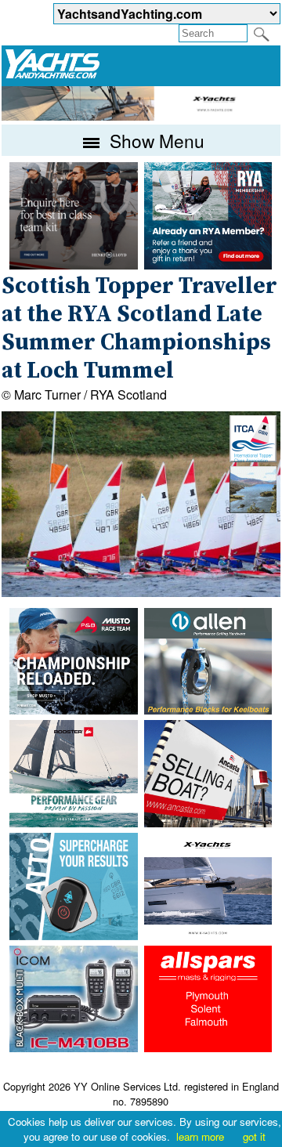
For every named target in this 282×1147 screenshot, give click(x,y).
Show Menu (154, 140)
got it (254, 1136)
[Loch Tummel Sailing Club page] (253, 508)
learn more (200, 1136)
